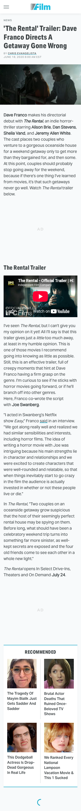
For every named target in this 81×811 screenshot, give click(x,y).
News (8, 20)
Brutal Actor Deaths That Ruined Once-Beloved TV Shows (55, 703)
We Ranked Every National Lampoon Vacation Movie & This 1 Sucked (59, 767)
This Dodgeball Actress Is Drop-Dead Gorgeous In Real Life (20, 765)
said (43, 420)
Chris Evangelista (22, 53)
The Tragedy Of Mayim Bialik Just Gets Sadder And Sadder (22, 701)
